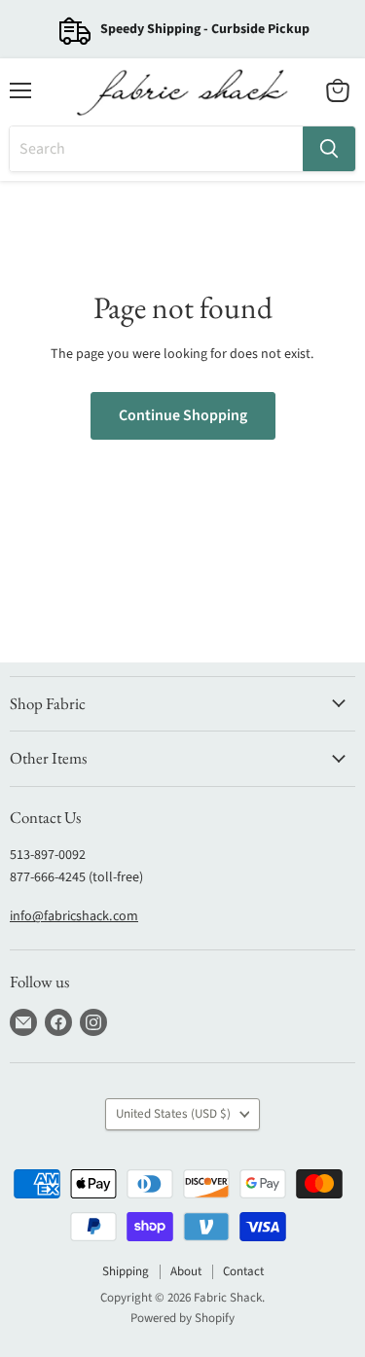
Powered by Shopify (182, 1318)
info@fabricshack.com (74, 916)
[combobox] (156, 148)
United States (173, 1114)
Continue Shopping (183, 415)
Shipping (125, 1271)
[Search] (329, 148)
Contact (243, 1271)
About (185, 1271)
